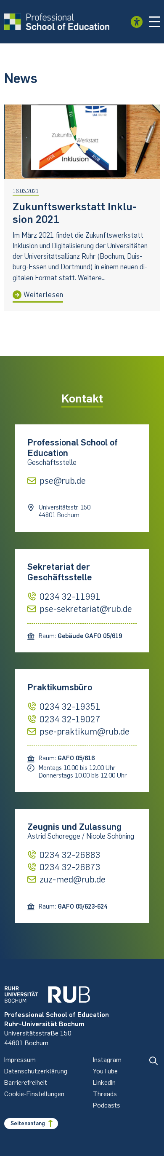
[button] (154, 21)
